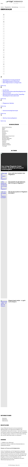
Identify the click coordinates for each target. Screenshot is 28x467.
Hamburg (4, 133)
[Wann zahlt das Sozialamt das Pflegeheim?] (4, 176)
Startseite (4, 418)
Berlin (3, 129)
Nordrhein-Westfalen (7, 138)
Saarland (4, 141)
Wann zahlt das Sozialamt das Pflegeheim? (16, 173)
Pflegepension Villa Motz (8, 103)
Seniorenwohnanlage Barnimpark (10, 110)
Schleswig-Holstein (6, 144)
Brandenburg (5, 131)
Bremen (4, 132)
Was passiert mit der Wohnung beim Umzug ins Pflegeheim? (16, 182)
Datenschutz (5, 420)
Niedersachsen (5, 137)
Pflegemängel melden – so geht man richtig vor (16, 301)
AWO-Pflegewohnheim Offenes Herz (11, 81)
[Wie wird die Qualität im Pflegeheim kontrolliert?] (4, 244)
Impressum (4, 419)
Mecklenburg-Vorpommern (8, 136)
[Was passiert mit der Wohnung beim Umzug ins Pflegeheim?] (4, 185)
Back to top (3, 85)
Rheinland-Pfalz (6, 139)
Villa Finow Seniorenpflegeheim (10, 118)
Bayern (4, 128)
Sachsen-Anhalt (6, 143)
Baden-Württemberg (7, 127)
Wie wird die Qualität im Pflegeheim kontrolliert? (17, 192)
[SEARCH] (26, 2)
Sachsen (4, 142)
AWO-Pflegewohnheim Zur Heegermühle (12, 82)
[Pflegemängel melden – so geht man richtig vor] (4, 353)
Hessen (4, 134)
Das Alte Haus (6, 90)
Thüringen (4, 146)
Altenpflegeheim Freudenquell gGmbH (11, 79)
